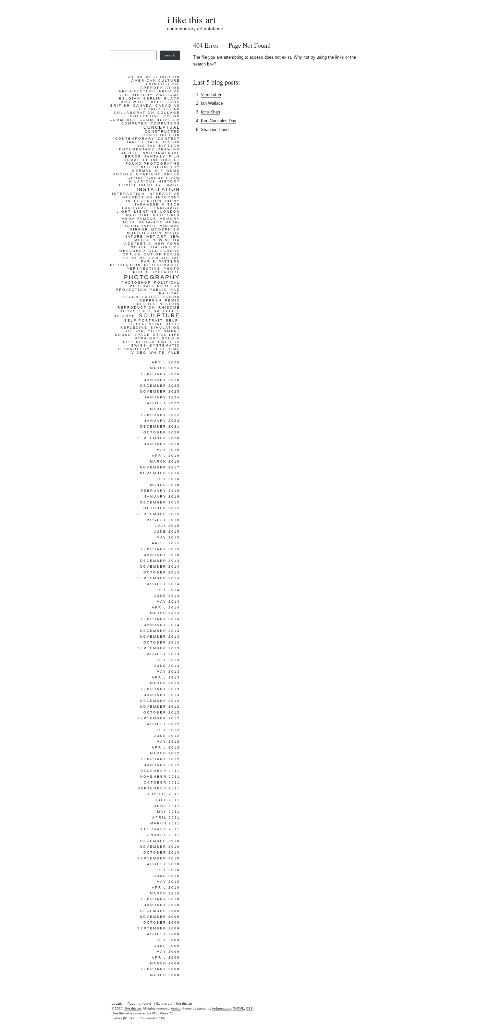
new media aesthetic (152, 241)
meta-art (151, 222)
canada (143, 105)
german (142, 170)
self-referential (154, 322)
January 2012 (162, 765)
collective (145, 116)
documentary (137, 149)
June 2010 (167, 876)
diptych (169, 146)
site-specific (143, 331)
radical (169, 293)
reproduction (136, 307)
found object (161, 160)
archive (169, 91)
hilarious (142, 181)
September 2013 (158, 648)
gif (159, 170)
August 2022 (163, 403)
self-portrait (143, 320)
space (142, 335)
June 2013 (167, 666)
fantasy (155, 156)
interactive (164, 193)
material (138, 215)
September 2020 (158, 438)
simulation (165, 327)
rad (175, 289)
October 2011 (162, 782)
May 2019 (168, 450)
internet (168, 197)
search (170, 55)
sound (123, 335)
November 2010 (160, 846)
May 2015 (168, 537)
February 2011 (160, 829)
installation (158, 189)
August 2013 (163, 654)
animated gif (162, 84)
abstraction (163, 77)
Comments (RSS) (152, 1018)
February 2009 (160, 969)
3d (140, 77)
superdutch (139, 342)
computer (134, 123)
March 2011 (165, 823)
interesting (136, 197)
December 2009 (160, 911)
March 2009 (165, 963)
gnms (173, 170)
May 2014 (168, 601)
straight (147, 338)
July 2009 (167, 940)
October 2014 (161, 572)
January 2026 (162, 380)
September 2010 (158, 858)
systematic (165, 345)
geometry (166, 167)
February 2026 (160, 374)
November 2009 (160, 916)
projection (131, 289)
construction (161, 135)
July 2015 (167, 525)
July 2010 (167, 870)
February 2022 (160, 415)
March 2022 (165, 409)
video (139, 352)
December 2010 (160, 841)
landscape (136, 208)
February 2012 (160, 759)
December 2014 (160, 560)
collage (168, 112)
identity (150, 185)
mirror (138, 229)
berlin (152, 98)
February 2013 (160, 689)
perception (125, 265)
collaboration (134, 112)
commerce (123, 120)
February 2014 (160, 619)
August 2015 (163, 520)
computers (165, 123)
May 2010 (168, 881)
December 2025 (160, 385)
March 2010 (165, 893)
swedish (169, 342)
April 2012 (166, 747)
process (168, 286)
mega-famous (139, 218)
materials (166, 215)
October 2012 (161, 712)
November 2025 (160, 391)
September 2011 (159, 788)
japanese (146, 204)
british (120, 105)
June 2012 (167, 736)
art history (136, 95)
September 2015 (158, 514)
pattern (169, 261)
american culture (155, 80)
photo (172, 268)
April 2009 (166, 957)
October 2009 (161, 922)
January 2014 (162, 625)
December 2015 (160, 502)
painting (134, 258)
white (157, 352)
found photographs (153, 163)
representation (158, 304)
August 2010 (163, 864)
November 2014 (160, 566)
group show (163, 178)
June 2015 (167, 531)
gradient (148, 174)
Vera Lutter (211, 94)
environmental (160, 153)
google (123, 174)
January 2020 (162, 444)
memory (170, 218)
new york (167, 243)
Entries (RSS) (122, 1018)
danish (135, 142)
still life (166, 335)
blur (157, 102)
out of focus (162, 254)
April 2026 (166, 362)
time (174, 349)
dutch (129, 153)
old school (164, 251)
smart (172, 331)
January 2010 (162, 905)
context (169, 138)
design (171, 142)
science (124, 316)
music (172, 233)
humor (127, 185)
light (123, 211)
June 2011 (167, 806)
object (170, 247)
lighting (145, 211)
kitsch (171, 204)
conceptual (161, 127)
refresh (151, 300)
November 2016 (160, 473)
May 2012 (168, 741)
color (172, 116)
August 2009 (163, 934)
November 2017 (160, 467)
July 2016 (167, 479)
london (170, 211)
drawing (169, 149)
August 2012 (163, 724)
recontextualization (151, 297)
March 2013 (165, 683)
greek (172, 174)
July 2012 (167, 730)
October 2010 (161, 852)
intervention (144, 201)
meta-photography (150, 224)
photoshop (136, 282)
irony (172, 201)
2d (131, 77)
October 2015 (161, 508)
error (133, 156)
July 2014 (167, 590)
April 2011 (166, 817)
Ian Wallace (212, 103)
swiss (139, 345)
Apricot (176, 1008)
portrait (142, 286)
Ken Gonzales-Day (218, 120)
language (167, 208)
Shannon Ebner (215, 129)
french (141, 167)
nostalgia (144, 247)
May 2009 (168, 951)
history (169, 181)
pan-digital (164, 258)
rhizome (169, 307)
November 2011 (160, 776)
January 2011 (162, 835)
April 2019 (166, 455)
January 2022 (162, 420)
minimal (170, 226)
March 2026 (165, 368)
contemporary (135, 138)
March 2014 (165, 613)
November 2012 (160, 706)
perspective (144, 268)
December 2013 (160, 630)
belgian (130, 98)
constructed (162, 131)
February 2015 (160, 549)
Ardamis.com (221, 1008)
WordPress (160, 1013)
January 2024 (162, 397)
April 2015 (166, 543)
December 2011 (160, 771)
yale (174, 352)
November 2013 (160, 636)
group (136, 178)
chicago (150, 109)
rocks (128, 311)
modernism (165, 229)
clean (172, 109)
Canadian (167, 105)
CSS (249, 1008)
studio (171, 338)
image (172, 185)
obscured (132, 251)
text (159, 349)
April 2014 (166, 607)
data (153, 142)
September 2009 (158, 928)
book (173, 102)
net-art (156, 236)
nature (134, 236)
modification (144, 233)
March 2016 (165, 485)
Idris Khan (210, 112)
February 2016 (160, 490)
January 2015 (162, 555)
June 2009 (167, 946)
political (167, 282)
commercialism (160, 120)
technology (133, 349)
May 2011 (168, 811)
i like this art (191, 19)
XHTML (238, 1008)
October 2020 (161, 432)
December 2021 (160, 426)
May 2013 (168, 671)
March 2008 (165, 975)
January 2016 (162, 496)
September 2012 (158, 718)
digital (146, 146)
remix (172, 300)
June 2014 (167, 595)
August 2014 (163, 584)
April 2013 (166, 677)
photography (152, 277)
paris (148, 261)
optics (132, 254)
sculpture (159, 315)
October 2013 (161, 642)
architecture (137, 91)
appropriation (160, 87)
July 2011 (167, 800)
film (174, 156)
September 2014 (158, 578)
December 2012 (160, 701)
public (158, 289)
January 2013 (162, 695)
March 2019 (165, 461)
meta (129, 222)
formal (130, 160)
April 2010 (166, 887)
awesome (168, 95)
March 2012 (165, 753)
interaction (128, 193)
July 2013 (167, 660)
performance (162, 265)
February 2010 (160, 899)
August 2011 (163, 794)
